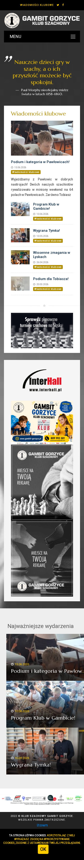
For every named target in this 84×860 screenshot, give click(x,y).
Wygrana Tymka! (46, 230)
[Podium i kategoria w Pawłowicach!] (42, 138)
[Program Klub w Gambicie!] (20, 209)
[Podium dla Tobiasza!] (20, 284)
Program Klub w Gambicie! (46, 206)
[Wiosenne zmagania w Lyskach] (20, 257)
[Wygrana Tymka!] (20, 235)
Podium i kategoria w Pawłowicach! (40, 162)
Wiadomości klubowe (37, 5)
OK (43, 849)
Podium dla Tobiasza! (51, 279)
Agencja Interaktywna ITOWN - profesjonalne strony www (42, 825)
